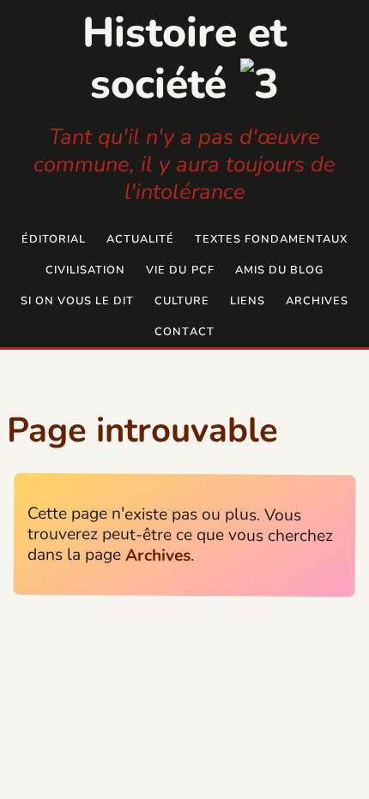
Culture (181, 301)
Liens (247, 301)
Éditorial (53, 239)
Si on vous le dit (77, 301)
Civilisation (85, 270)
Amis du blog (279, 270)
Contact (184, 331)
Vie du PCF (180, 270)
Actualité (140, 239)
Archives (317, 301)
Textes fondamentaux (271, 239)
